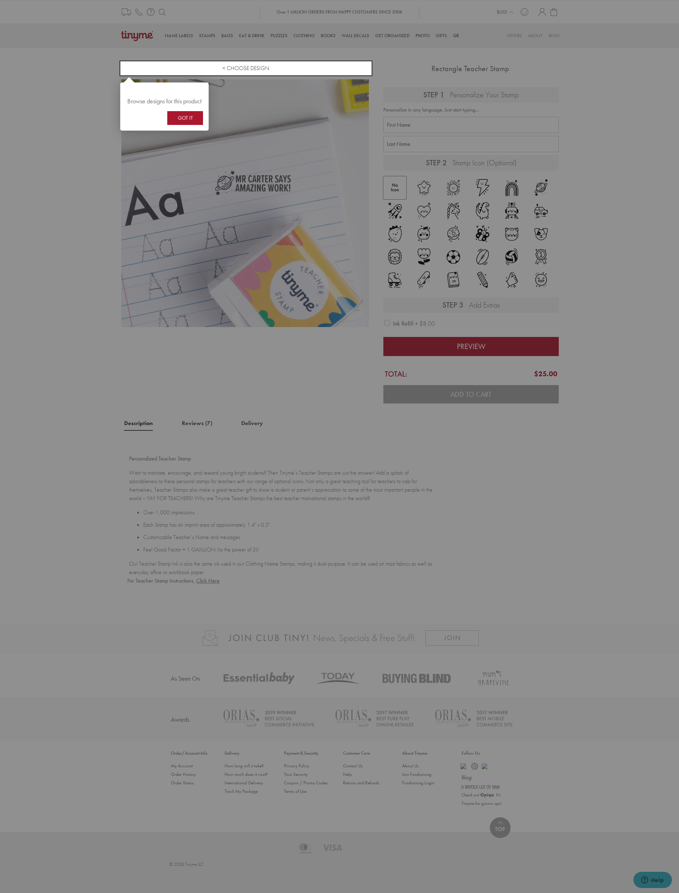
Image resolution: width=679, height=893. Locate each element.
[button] (201, 90)
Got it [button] (185, 117)
